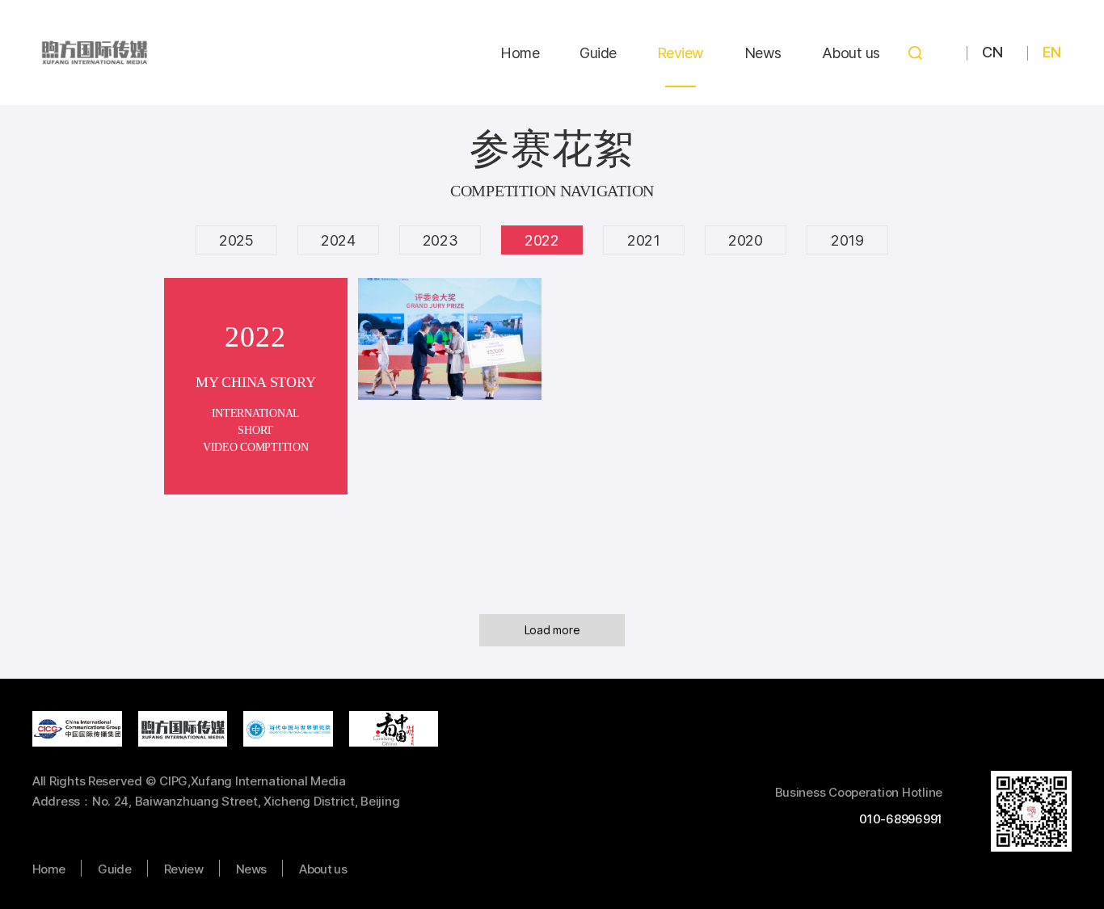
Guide (598, 52)
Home (519, 52)
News (763, 52)
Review (680, 52)
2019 (847, 240)
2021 (643, 240)
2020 (745, 240)
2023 (440, 240)
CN (992, 52)
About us (851, 52)
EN (1051, 52)
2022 (542, 240)
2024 (338, 240)
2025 (236, 240)
